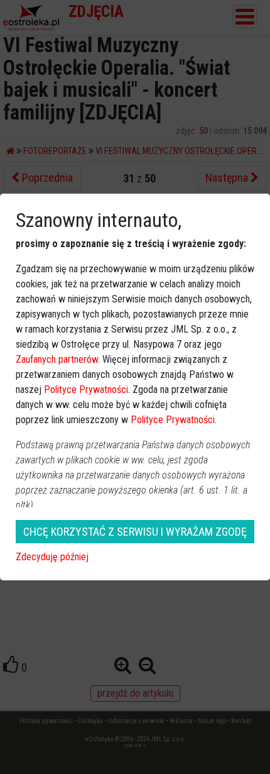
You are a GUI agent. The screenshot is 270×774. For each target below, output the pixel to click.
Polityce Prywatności (86, 389)
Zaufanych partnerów (57, 359)
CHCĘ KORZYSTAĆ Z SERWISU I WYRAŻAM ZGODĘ (135, 531)
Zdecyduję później (52, 557)
